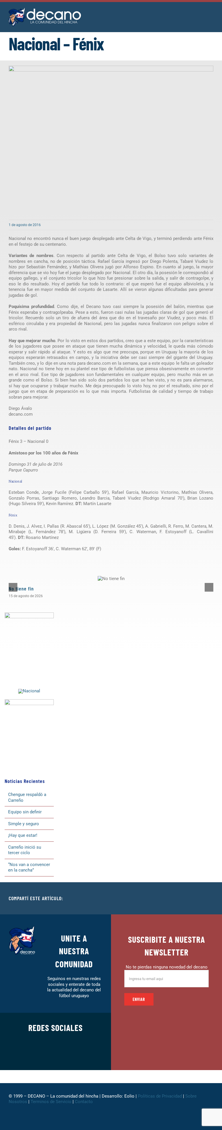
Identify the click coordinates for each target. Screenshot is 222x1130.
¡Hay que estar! (22, 835)
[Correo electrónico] (208, 898)
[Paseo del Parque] (29, 691)
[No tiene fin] (111, 578)
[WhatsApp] (199, 898)
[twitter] (37, 1055)
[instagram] (46, 1055)
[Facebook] (171, 898)
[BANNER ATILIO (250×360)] (29, 614)
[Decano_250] (29, 701)
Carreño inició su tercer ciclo (24, 850)
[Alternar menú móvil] (211, 14)
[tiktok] (64, 1055)
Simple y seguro (23, 823)
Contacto (84, 1101)
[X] (181, 898)
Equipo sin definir (25, 812)
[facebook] (27, 1055)
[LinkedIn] (190, 898)
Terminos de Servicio (51, 1101)
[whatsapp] (55, 1055)
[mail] (83, 1055)
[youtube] (74, 1055)
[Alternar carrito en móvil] (200, 14)
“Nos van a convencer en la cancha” (29, 867)
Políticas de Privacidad (160, 1096)
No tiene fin (21, 588)
